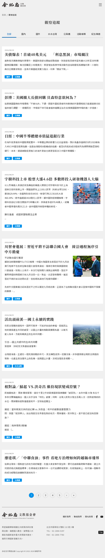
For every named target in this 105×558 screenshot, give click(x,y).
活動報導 (81, 34)
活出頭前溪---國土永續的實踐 (29, 319)
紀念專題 (95, 34)
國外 (38, 34)
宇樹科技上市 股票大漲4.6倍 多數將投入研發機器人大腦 (52, 178)
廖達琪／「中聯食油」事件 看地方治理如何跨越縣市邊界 (52, 457)
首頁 (4, 14)
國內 (23, 34)
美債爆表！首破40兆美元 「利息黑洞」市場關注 (47, 54)
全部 (9, 34)
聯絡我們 (78, 516)
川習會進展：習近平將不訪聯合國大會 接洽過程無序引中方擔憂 (51, 249)
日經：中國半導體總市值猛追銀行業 (35, 136)
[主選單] (101, 5)
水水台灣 (52, 34)
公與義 (67, 34)
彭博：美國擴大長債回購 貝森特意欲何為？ (41, 97)
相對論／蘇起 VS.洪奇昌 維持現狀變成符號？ (43, 386)
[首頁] (14, 4)
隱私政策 (89, 516)
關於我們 (67, 516)
